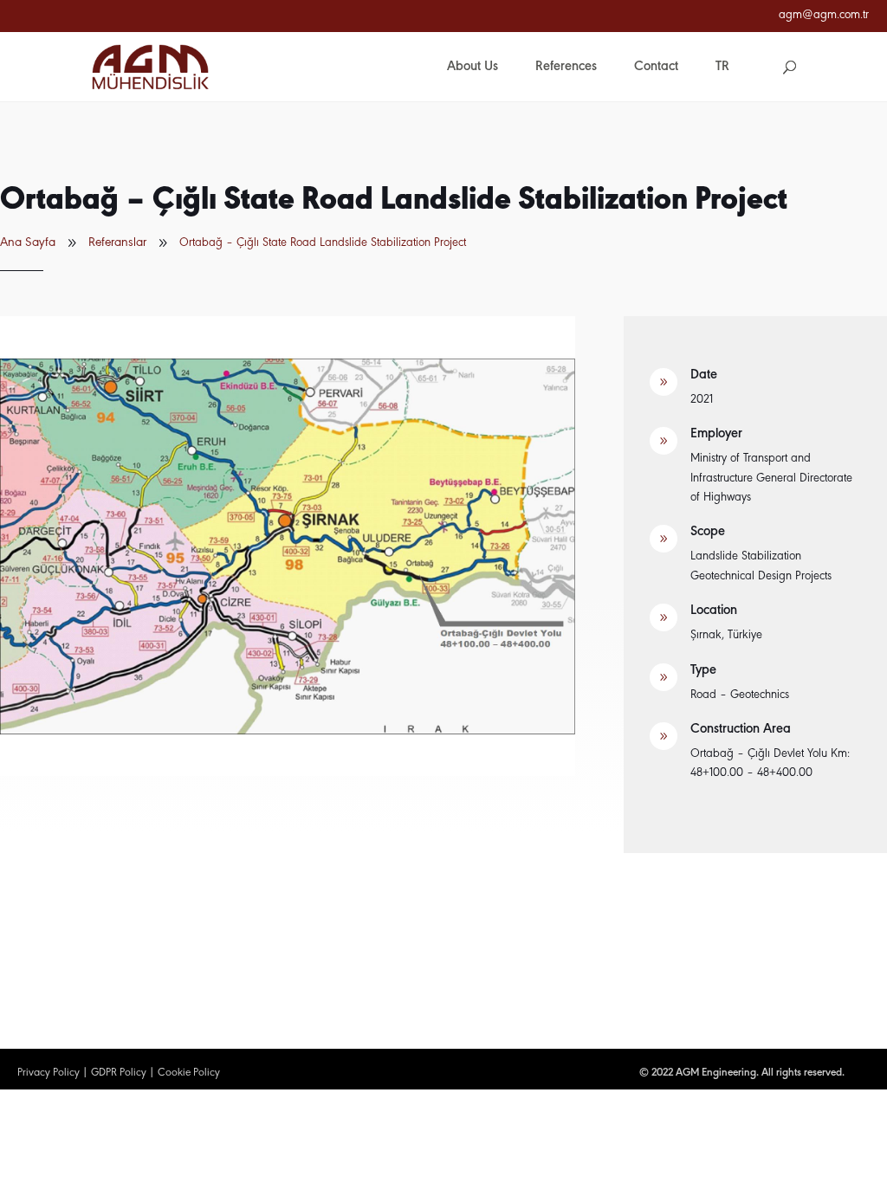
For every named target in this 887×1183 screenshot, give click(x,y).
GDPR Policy (118, 1072)
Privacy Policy (48, 1072)
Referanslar (117, 242)
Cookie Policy (189, 1072)
